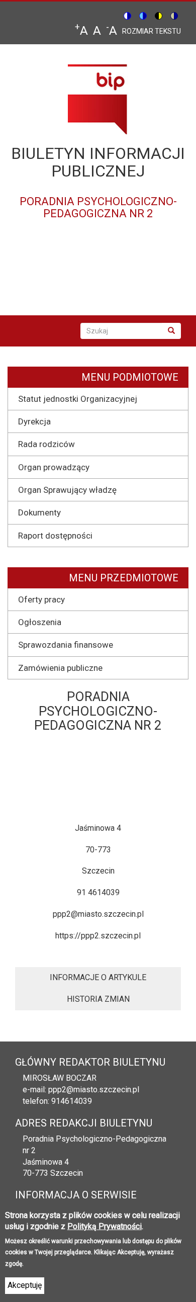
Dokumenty (39, 512)
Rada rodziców (46, 444)
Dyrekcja (34, 421)
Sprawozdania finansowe (65, 645)
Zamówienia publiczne (60, 668)
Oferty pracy (41, 599)
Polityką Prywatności (104, 1226)
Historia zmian (98, 999)
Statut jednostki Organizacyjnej (77, 399)
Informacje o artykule (98, 977)
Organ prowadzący (53, 467)
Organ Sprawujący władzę (67, 490)
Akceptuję (25, 1285)
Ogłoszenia (39, 622)
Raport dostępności (55, 536)
